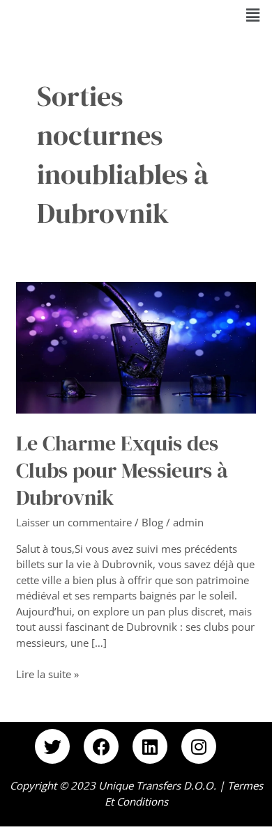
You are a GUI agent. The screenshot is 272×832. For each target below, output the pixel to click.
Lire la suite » (47, 673)
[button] (253, 14)
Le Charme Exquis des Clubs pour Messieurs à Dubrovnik (122, 470)
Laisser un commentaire (74, 522)
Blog (152, 522)
